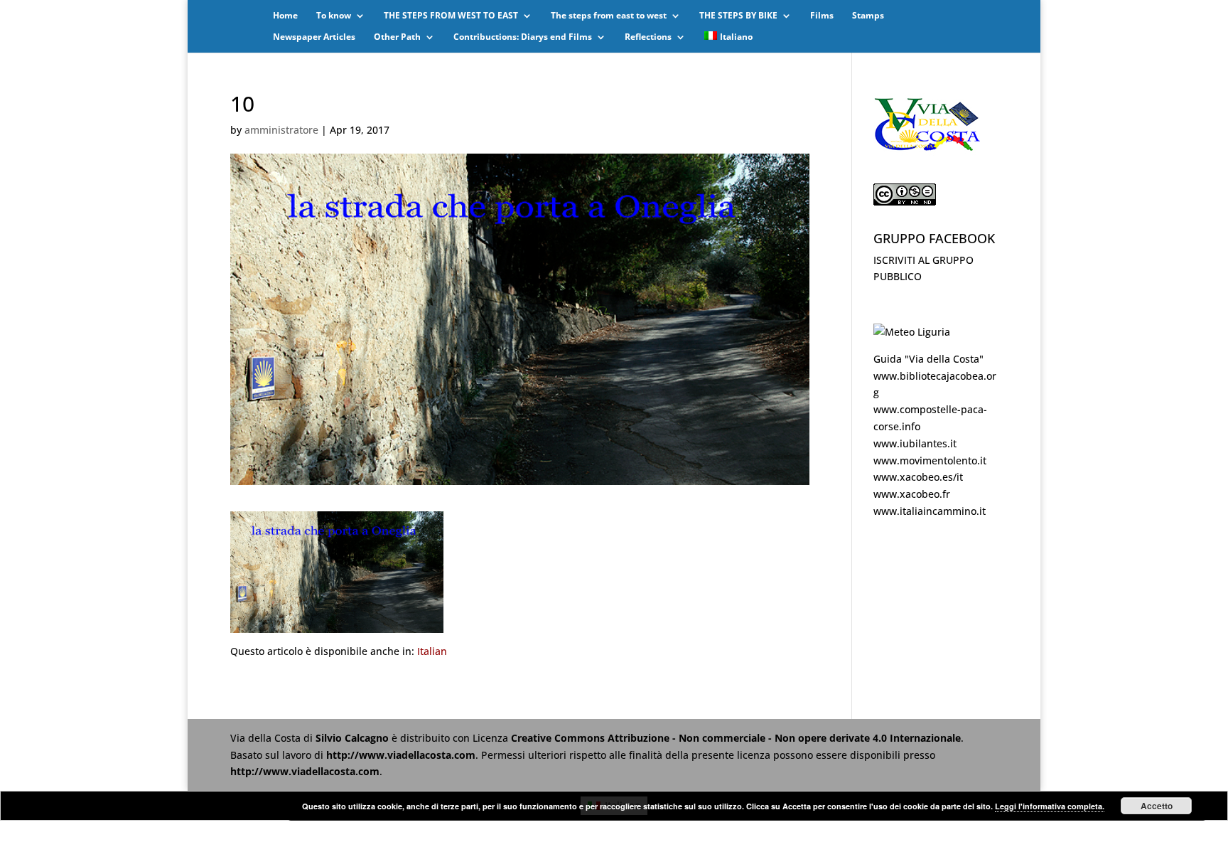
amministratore (281, 130)
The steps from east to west (609, 16)
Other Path (397, 37)
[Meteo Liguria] (911, 332)
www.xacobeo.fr (911, 494)
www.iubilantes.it (915, 443)
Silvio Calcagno (354, 738)
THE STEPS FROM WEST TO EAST (451, 16)
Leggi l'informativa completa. (1049, 806)
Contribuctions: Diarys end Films (522, 37)
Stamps (868, 16)
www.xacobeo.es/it (918, 477)
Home (285, 16)
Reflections (648, 37)
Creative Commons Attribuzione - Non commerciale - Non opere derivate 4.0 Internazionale (736, 738)
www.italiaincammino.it (929, 511)
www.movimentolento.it (929, 460)
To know (333, 16)
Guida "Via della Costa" (928, 359)
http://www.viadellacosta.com (400, 755)
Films (822, 16)
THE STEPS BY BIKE (738, 16)
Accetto (1157, 805)
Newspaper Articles (314, 37)
